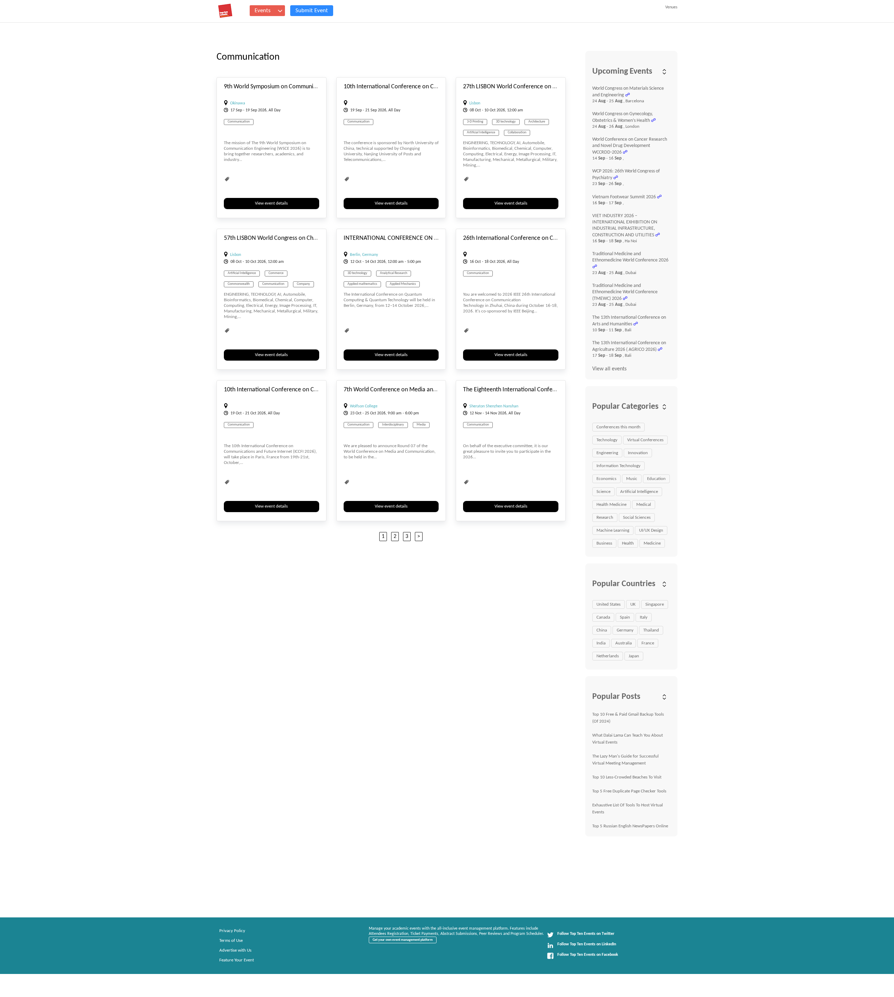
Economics (606, 479)
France (648, 643)
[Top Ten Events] (225, 11)
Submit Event (311, 11)
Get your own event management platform (403, 940)
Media (421, 425)
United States (608, 604)
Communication (239, 122)
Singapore (654, 604)
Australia (623, 643)
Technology (606, 440)
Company (303, 284)
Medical (643, 504)
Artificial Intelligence (481, 132)
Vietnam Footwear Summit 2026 (624, 197)
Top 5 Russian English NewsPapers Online (630, 826)
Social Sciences (637, 517)
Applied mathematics (362, 284)
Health (628, 543)
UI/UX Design (651, 530)
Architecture (536, 122)
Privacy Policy (232, 931)
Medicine (652, 543)
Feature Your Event (236, 960)
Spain (625, 617)
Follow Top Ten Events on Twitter (585, 934)
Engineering (607, 453)
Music (631, 479)
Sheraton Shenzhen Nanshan (493, 406)
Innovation (638, 453)
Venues (671, 7)
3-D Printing (475, 122)
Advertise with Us (235, 950)
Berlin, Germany (364, 255)
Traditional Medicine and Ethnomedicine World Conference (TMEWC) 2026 (625, 292)
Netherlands (607, 656)
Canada (603, 617)
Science (603, 491)
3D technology (506, 122)
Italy (643, 617)
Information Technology (618, 466)
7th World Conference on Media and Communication (411, 389)
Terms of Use (231, 940)
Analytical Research (393, 273)
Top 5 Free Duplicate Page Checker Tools (629, 791)
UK (633, 604)
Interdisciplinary (393, 425)
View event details (271, 203)
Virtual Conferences (645, 440)
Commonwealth (239, 284)
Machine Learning (612, 530)
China (601, 630)
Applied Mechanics (403, 284)
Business (604, 543)
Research (604, 517)
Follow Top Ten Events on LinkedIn (586, 944)
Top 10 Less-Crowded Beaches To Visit (626, 777)
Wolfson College (364, 406)
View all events (609, 369)
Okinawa (237, 103)
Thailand (651, 630)
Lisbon (474, 103)
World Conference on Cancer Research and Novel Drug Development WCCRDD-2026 (629, 146)
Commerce (276, 273)
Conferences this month (618, 427)
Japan (634, 656)
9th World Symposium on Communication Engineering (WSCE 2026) (309, 86)
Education (656, 479)
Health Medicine (611, 504)
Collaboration (517, 132)
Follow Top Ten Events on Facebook (587, 955)
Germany (625, 630)
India (601, 643)
